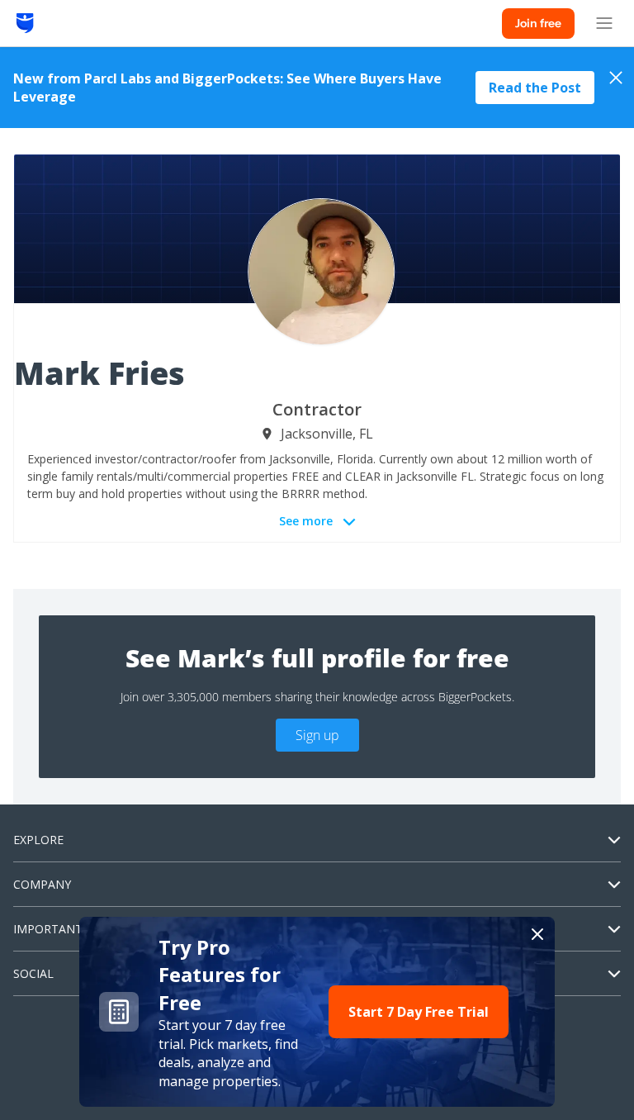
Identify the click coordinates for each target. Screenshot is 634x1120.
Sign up (317, 735)
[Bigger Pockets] (25, 23)
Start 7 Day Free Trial (418, 1012)
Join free (538, 23)
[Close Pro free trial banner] (537, 934)
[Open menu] (604, 23)
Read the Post (535, 87)
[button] (317, 1012)
